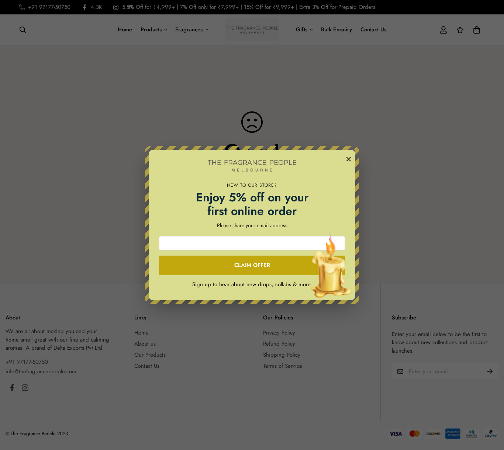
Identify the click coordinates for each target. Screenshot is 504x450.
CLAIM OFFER (252, 265)
